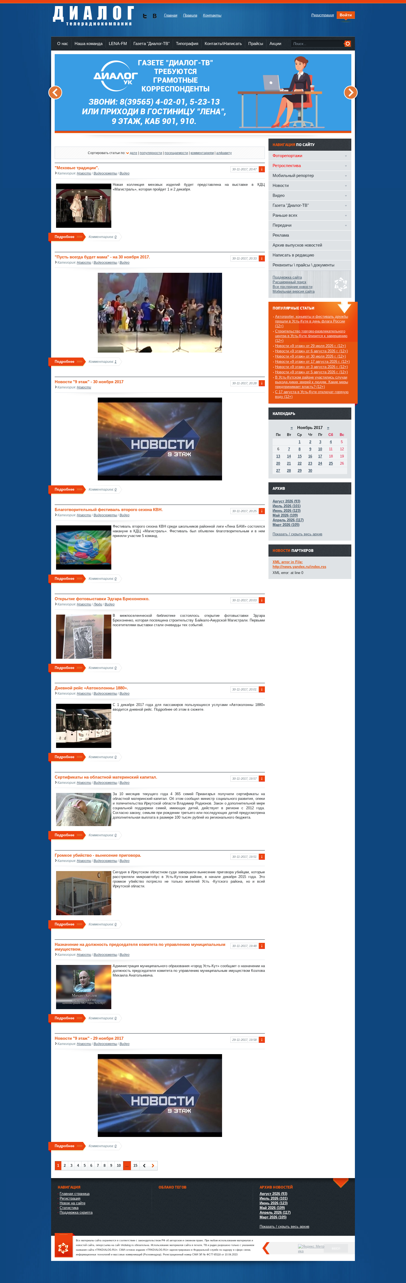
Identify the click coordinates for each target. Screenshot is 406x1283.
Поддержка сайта (287, 277)
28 (289, 471)
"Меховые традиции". (77, 167)
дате (133, 153)
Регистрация (70, 1198)
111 (65, 1245)
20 (278, 463)
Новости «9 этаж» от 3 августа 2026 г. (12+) (311, 367)
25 (331, 463)
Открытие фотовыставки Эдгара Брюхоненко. (102, 598)
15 (135, 1165)
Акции (275, 43)
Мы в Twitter (145, 16)
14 (289, 456)
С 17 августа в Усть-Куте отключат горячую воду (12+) (312, 394)
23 (310, 463)
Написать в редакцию (293, 255)
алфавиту (224, 153)
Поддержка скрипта (76, 1212)
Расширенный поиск (289, 282)
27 (278, 471)
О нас (62, 43)
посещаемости (176, 153)
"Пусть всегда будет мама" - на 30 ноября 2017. (102, 257)
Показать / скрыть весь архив (297, 534)
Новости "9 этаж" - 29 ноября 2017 (89, 1038)
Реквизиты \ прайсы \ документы (303, 265)
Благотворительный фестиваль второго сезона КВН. (109, 509)
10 (119, 1165)
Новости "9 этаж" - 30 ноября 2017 (89, 381)
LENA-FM (118, 43)
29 (300, 471)
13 (278, 456)
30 (310, 471)
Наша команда (88, 43)
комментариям (202, 153)
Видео (125, 173)
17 (320, 456)
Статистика (69, 1208)
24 (320, 463)
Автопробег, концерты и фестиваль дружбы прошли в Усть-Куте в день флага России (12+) (311, 321)
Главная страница (74, 1194)
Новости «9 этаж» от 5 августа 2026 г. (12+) (311, 372)
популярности (151, 153)
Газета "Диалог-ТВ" (151, 43)
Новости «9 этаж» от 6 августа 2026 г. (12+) (311, 351)
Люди (98, 604)
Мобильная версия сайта (294, 291)
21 (289, 463)
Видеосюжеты (105, 173)
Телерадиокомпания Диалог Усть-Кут (93, 13)
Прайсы (255, 43)
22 (300, 463)
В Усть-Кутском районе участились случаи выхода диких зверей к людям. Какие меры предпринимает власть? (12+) (311, 382)
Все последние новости (292, 287)
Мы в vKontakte (154, 16)
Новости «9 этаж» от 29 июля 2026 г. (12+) (310, 346)
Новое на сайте (72, 1203)
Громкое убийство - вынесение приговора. (98, 855)
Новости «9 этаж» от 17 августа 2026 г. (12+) (312, 361)
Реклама (281, 235)
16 (310, 456)
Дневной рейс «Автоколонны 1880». (91, 688)
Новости (84, 173)
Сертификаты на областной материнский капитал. (106, 777)
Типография (187, 43)
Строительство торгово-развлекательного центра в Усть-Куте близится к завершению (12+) (311, 336)
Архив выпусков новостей (297, 245)
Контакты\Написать (223, 43)
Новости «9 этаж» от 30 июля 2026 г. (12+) (310, 356)
